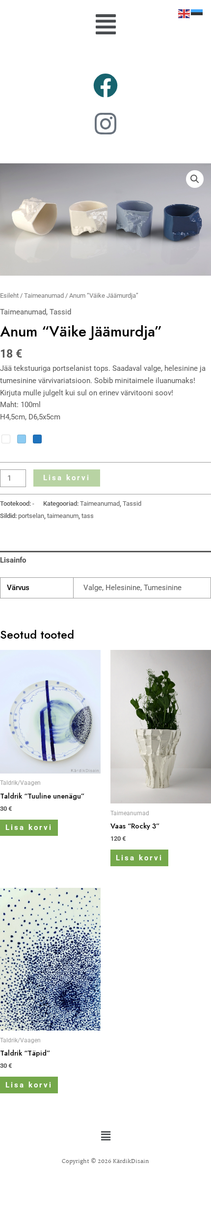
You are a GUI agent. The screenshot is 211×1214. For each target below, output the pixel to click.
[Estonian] (197, 13)
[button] (105, 25)
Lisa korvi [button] (29, 827)
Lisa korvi (66, 477)
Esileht (9, 295)
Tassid (60, 312)
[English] (184, 13)
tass (87, 515)
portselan (31, 515)
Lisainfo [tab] (13, 560)
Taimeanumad (44, 295)
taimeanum (63, 515)
